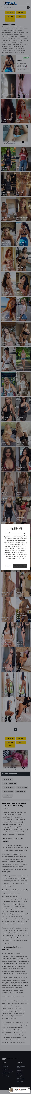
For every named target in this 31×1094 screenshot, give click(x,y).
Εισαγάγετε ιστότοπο (20, 566)
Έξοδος (8, 566)
